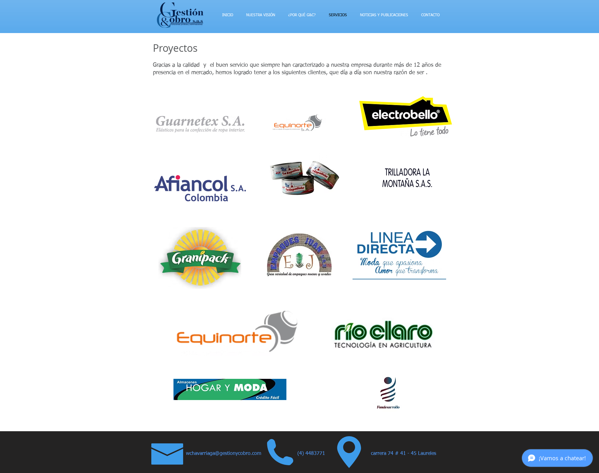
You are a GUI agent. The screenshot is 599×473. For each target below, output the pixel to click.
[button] (415, 454)
